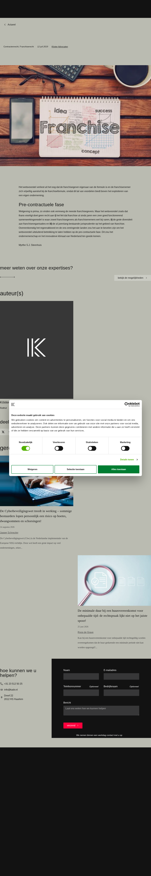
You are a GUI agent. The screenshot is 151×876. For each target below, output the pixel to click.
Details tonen (127, 459)
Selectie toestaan (75, 469)
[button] (3, 432)
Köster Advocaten (60, 46)
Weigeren (32, 469)
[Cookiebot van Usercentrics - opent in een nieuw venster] (127, 404)
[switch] (59, 448)
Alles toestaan (118, 469)
